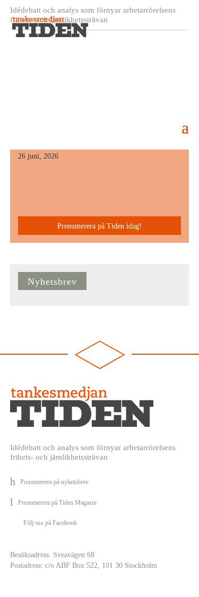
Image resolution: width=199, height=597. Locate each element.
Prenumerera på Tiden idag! (99, 226)
